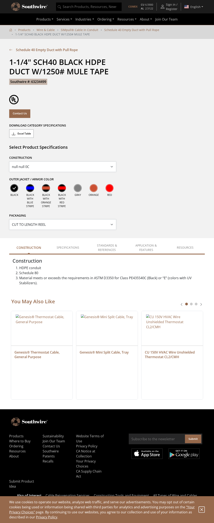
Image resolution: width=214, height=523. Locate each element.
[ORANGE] (94, 188)
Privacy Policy (46, 517)
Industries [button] (83, 19)
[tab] (186, 304)
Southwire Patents (51, 453)
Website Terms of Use (90, 438)
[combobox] (89, 7)
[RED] (109, 188)
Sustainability (53, 436)
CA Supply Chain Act (89, 474)
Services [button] (63, 19)
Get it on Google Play (184, 453)
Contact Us (20, 113)
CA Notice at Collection (85, 453)
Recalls (48, 461)
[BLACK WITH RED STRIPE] (62, 188)
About (14, 456)
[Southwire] (29, 7)
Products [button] (43, 19)
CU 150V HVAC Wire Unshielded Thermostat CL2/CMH (170, 354)
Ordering (16, 446)
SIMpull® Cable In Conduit (79, 30)
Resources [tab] (185, 247)
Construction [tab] (29, 247)
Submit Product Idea (21, 484)
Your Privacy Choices (86, 464)
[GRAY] (78, 188)
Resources (17, 451)
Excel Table (24, 133)
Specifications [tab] (68, 247)
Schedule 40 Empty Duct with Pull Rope (131, 30)
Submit (193, 439)
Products (24, 30)
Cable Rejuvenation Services (68, 495)
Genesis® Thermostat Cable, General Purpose (37, 354)
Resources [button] (125, 19)
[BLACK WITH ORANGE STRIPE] (46, 188)
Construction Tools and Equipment (121, 495)
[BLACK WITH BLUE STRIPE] (30, 188)
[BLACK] (14, 188)
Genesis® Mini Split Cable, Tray (104, 352)
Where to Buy (20, 441)
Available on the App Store (147, 453)
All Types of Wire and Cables (175, 495)
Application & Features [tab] (146, 247)
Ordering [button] (104, 19)
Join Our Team (166, 19)
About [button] (144, 19)
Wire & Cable (46, 30)
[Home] (10, 30)
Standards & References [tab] (107, 247)
